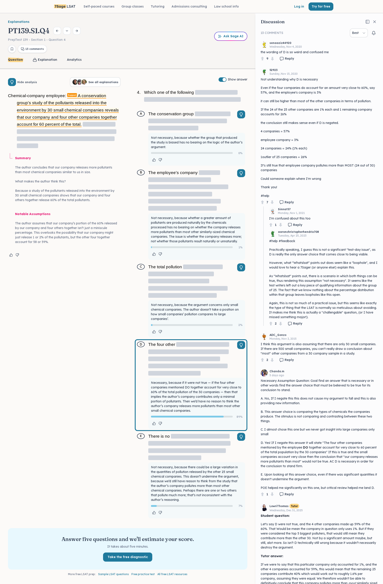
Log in (299, 6)
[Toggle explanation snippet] (241, 114)
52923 (273, 70)
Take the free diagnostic (127, 557)
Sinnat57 (284, 209)
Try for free (321, 6)
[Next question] (77, 31)
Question (15, 60)
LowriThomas (279, 506)
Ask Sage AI (233, 36)
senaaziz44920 (280, 43)
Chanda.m (277, 371)
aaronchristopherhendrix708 (298, 231)
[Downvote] (272, 58)
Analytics (74, 60)
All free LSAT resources (172, 574)
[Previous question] (57, 31)
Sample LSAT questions (113, 574)
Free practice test (143, 574)
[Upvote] (262, 58)
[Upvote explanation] (11, 255)
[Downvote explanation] (17, 255)
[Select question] (67, 31)
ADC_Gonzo (278, 335)
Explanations (18, 22)
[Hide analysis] (12, 82)
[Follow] (374, 33)
